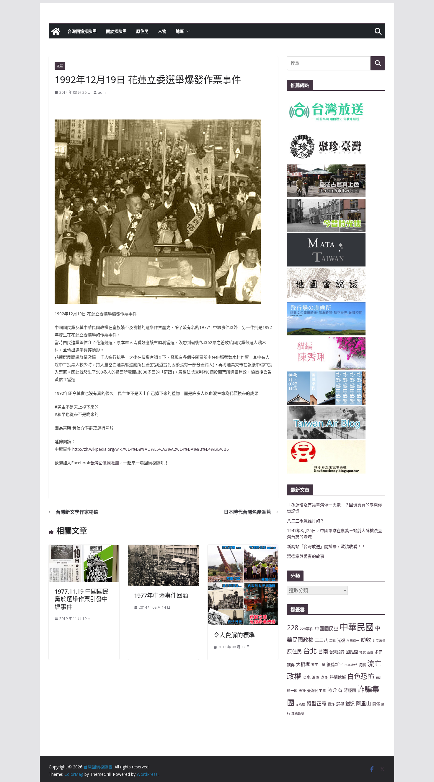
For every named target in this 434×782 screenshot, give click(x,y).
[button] (187, 31)
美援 (302, 690)
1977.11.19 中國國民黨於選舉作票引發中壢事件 (82, 599)
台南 (323, 651)
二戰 (332, 641)
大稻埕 (303, 664)
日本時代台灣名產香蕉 (247, 512)
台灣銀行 (337, 652)
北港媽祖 (378, 641)
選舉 (340, 704)
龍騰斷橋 (297, 713)
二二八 (321, 640)
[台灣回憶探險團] (56, 31)
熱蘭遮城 (337, 677)
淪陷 (315, 677)
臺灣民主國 (316, 690)
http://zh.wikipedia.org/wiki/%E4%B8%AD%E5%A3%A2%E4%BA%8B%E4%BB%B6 (150, 449)
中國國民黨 (326, 628)
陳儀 (376, 704)
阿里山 (363, 703)
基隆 (370, 652)
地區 (180, 31)
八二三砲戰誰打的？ (305, 521)
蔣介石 (334, 689)
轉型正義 (316, 703)
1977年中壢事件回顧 (161, 596)
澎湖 (324, 677)
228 (292, 627)
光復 (341, 640)
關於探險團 (116, 31)
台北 (310, 650)
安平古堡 (318, 664)
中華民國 (357, 627)
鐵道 (350, 703)
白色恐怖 (360, 676)
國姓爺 (352, 652)
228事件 (307, 628)
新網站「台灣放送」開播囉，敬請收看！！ (326, 546)
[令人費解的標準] (243, 549)
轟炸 (331, 704)
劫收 (365, 639)
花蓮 (60, 66)
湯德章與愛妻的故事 (305, 556)
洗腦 (362, 664)
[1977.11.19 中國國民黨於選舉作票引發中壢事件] (84, 549)
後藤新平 (335, 664)
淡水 (306, 677)
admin (103, 92)
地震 (362, 652)
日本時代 (350, 665)
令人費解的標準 (234, 635)
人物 (162, 31)
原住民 (142, 31)
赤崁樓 (300, 704)
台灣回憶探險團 (82, 31)
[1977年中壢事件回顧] (163, 549)
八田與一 (352, 641)
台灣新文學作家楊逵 (77, 512)
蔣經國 (350, 690)
